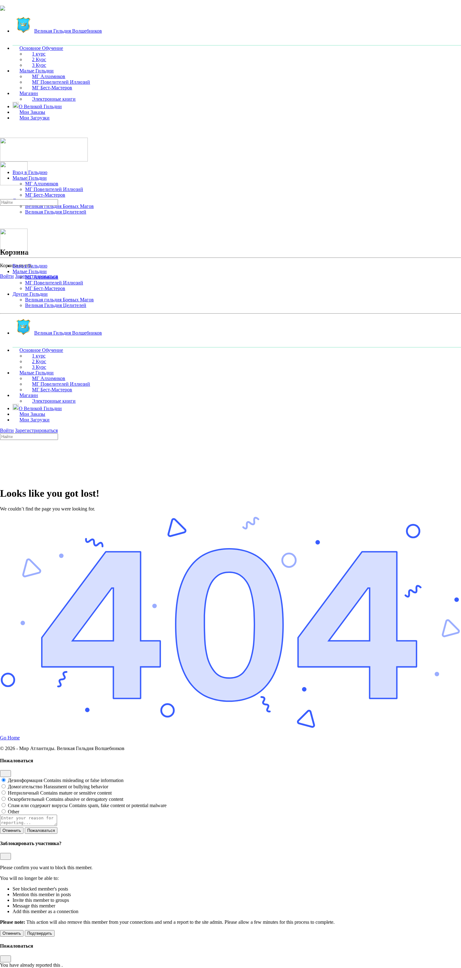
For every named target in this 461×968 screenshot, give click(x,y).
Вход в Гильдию (30, 265)
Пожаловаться (41, 830)
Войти (7, 276)
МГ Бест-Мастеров (45, 288)
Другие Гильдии (30, 294)
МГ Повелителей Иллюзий (54, 282)
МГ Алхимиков (41, 277)
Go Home (10, 737)
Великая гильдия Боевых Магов (59, 299)
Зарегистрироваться (36, 430)
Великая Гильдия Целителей (55, 305)
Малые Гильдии (30, 271)
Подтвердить (39, 933)
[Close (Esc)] (5, 773)
